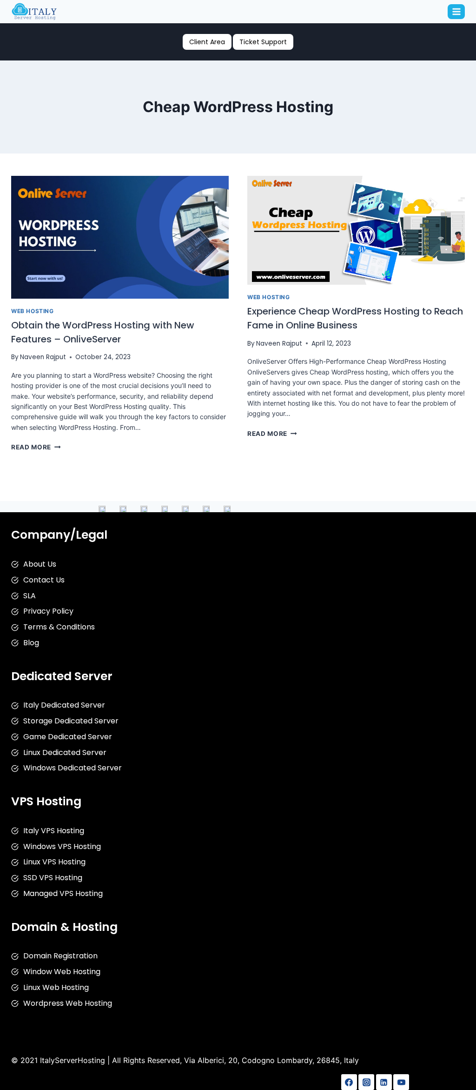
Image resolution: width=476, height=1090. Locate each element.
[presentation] (120, 237)
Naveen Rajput (43, 357)
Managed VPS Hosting (63, 893)
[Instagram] (366, 1082)
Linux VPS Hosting (54, 861)
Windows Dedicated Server (72, 767)
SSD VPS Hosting (52, 877)
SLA (29, 595)
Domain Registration (60, 955)
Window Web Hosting (61, 971)
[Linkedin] (384, 1082)
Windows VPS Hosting (62, 846)
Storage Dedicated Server (71, 721)
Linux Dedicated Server (64, 752)
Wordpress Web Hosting (67, 1003)
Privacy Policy (48, 611)
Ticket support (263, 42)
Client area (207, 42)
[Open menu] (456, 11)
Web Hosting (32, 311)
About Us (39, 564)
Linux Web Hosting (56, 987)
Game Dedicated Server (67, 736)
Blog (31, 642)
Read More (36, 447)
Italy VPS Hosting (53, 830)
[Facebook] (349, 1082)
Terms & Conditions (59, 627)
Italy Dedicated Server (64, 705)
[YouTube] (401, 1082)
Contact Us (44, 580)
